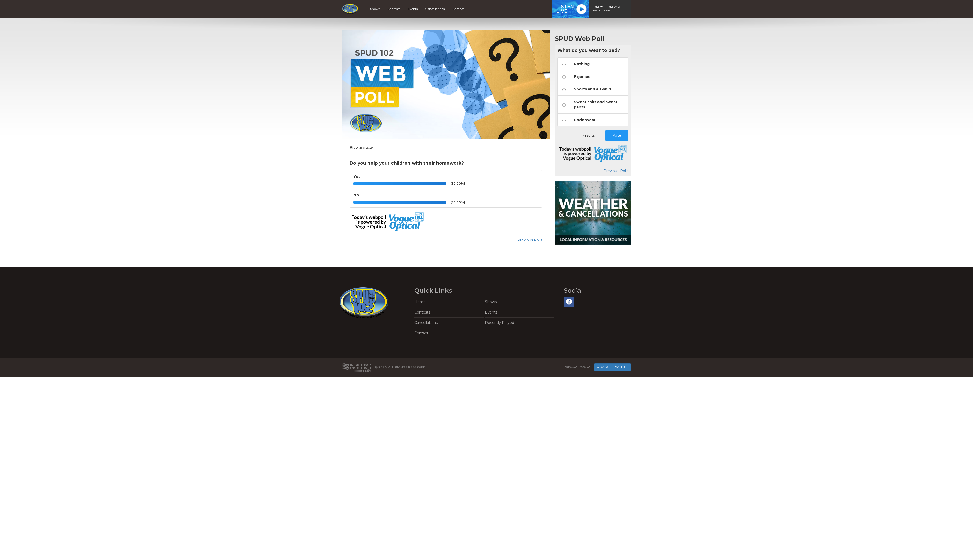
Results (588, 135)
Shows (375, 9)
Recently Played (499, 322)
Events (413, 9)
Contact (458, 9)
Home (420, 302)
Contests (393, 9)
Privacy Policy (577, 367)
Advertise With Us (612, 367)
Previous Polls (529, 240)
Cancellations (435, 9)
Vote (617, 135)
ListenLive (565, 9)
